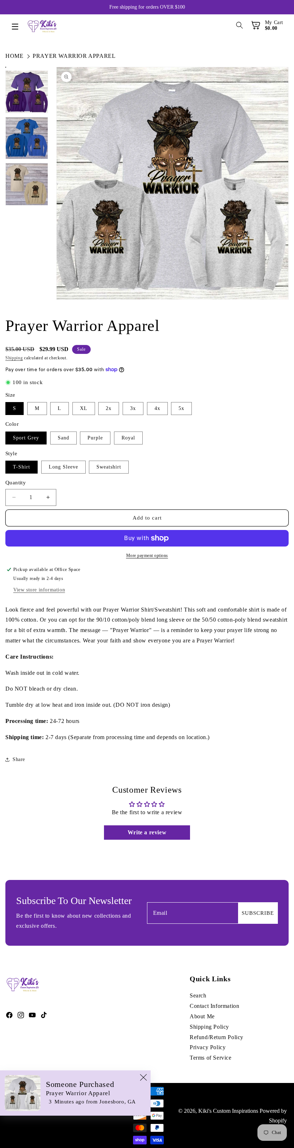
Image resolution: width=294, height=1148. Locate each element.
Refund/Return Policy (216, 1037)
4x (157, 408)
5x (181, 408)
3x (133, 408)
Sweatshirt (108, 467)
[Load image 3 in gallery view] (26, 138)
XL (83, 408)
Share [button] (19, 759)
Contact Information (214, 1006)
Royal (128, 438)
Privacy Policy (208, 1047)
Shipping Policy (209, 1027)
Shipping (14, 357)
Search (198, 995)
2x (109, 408)
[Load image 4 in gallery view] (26, 184)
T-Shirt (21, 467)
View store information (39, 590)
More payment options (147, 555)
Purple (95, 438)
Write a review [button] (147, 832)
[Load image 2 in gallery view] (26, 91)
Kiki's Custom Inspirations (228, 1111)
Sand (63, 438)
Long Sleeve (63, 467)
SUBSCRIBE (258, 913)
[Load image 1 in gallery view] (5, 67)
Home (14, 56)
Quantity (15, 482)
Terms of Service (211, 1058)
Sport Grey (26, 438)
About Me (202, 1016)
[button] (19, 27)
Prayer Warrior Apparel (74, 56)
